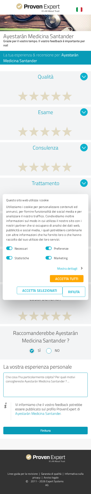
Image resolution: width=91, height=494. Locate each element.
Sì (39, 350)
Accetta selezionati (39, 290)
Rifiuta (74, 291)
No (57, 350)
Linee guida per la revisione (23, 474)
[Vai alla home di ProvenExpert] (38, 11)
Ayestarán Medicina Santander (38, 413)
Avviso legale (51, 477)
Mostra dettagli (67, 268)
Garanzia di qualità (51, 474)
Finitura (45, 430)
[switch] (49, 248)
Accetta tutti (66, 278)
